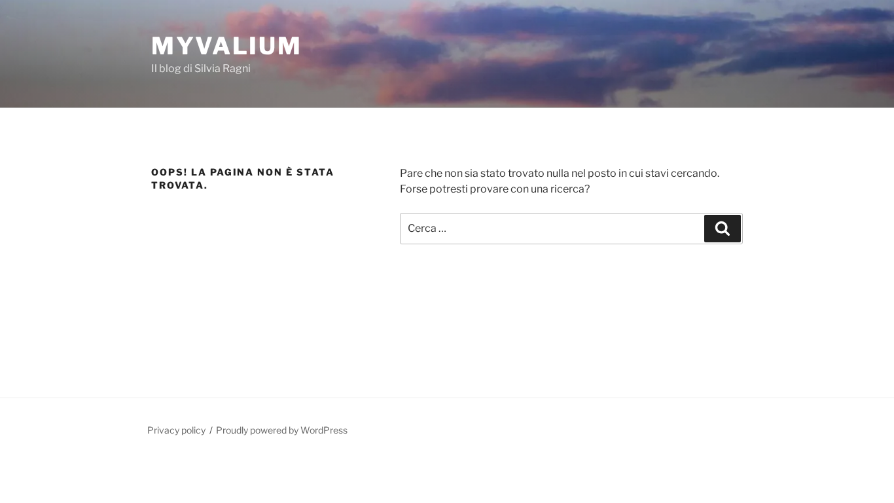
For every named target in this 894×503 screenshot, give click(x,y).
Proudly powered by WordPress (282, 430)
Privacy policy (176, 430)
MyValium (226, 45)
